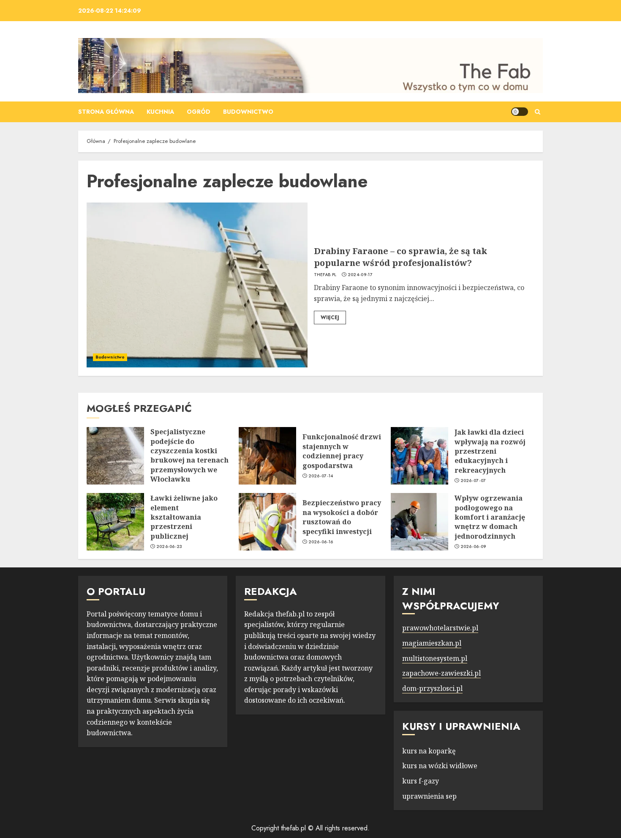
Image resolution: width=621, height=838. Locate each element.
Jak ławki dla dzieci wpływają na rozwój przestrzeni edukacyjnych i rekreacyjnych (490, 451)
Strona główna (106, 111)
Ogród (198, 111)
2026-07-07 (473, 481)
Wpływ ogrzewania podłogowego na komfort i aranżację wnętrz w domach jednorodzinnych (490, 517)
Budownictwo (248, 111)
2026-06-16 (320, 542)
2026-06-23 (169, 547)
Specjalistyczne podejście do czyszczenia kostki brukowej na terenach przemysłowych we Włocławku (189, 455)
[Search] (537, 112)
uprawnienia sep (429, 796)
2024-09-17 (360, 275)
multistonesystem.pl (434, 658)
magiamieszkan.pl (431, 643)
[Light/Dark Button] (519, 111)
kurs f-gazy (420, 781)
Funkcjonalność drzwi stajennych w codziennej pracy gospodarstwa (341, 451)
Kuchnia (160, 111)
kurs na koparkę (429, 751)
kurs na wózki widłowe (439, 765)
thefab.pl (325, 275)
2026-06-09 (473, 547)
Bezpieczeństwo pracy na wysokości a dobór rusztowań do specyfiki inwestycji (341, 517)
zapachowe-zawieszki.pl (441, 673)
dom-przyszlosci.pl (432, 688)
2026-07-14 (320, 476)
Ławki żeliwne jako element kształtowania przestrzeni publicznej (184, 517)
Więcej (330, 317)
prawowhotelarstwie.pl (440, 628)
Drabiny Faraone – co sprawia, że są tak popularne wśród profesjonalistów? (400, 256)
